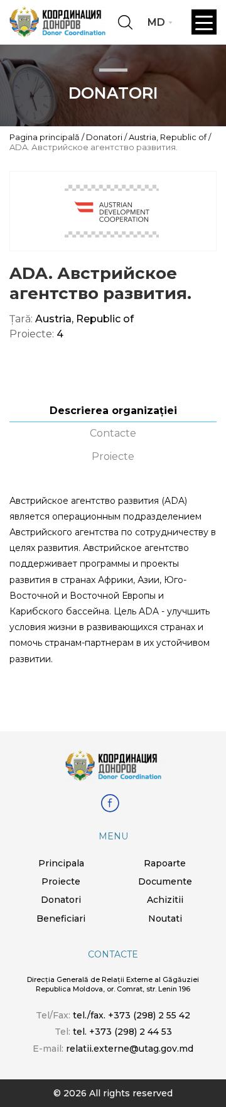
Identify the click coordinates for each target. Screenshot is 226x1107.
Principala (61, 863)
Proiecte (113, 456)
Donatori (104, 137)
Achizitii (165, 899)
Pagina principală (44, 137)
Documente (165, 881)
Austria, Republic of (168, 137)
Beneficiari (60, 918)
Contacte (113, 433)
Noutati (165, 918)
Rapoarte (165, 863)
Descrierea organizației (113, 411)
